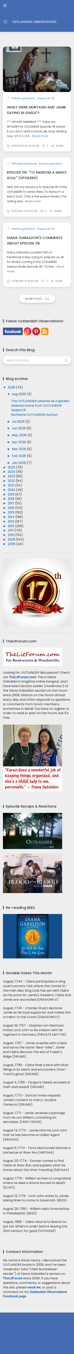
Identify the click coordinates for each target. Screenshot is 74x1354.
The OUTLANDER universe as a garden (40, 401)
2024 (12, 471)
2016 (11, 508)
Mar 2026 (19, 449)
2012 (11, 526)
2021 (11, 485)
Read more (40, 136)
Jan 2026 (19, 463)
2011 (11, 530)
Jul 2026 (18, 421)
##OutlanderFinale (24, 163)
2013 (11, 521)
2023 (12, 476)
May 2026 (19, 435)
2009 (12, 539)
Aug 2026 (19, 394)
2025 (12, 467)
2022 (12, 481)
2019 (11, 494)
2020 (12, 490)
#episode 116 (45, 98)
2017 (11, 503)
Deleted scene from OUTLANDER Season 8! (36, 407)
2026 (12, 387)
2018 (11, 498)
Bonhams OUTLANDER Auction (34, 414)
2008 (12, 544)
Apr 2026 (19, 442)
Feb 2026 (19, 456)
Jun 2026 (19, 428)
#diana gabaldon (23, 98)
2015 (11, 512)
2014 (11, 517)
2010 (11, 535)
